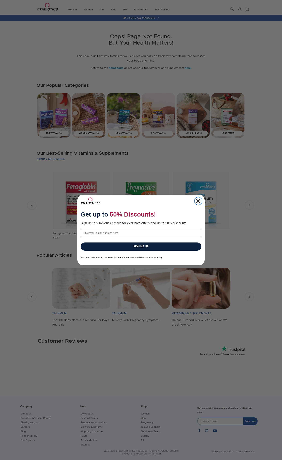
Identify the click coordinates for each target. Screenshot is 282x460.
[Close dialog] (198, 201)
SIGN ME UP (141, 246)
